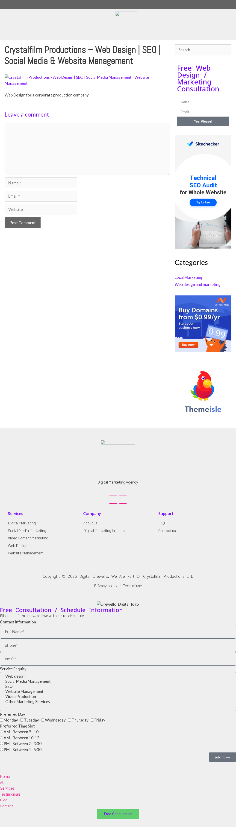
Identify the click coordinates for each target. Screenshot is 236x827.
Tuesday (31, 720)
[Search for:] (203, 49)
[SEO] (118, 686)
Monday (11, 720)
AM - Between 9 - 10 (21, 731)
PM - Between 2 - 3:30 (22, 743)
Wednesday (55, 720)
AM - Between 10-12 (21, 737)
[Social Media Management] (118, 681)
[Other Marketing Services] (118, 701)
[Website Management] (118, 691)
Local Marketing (188, 277)
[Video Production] (118, 696)
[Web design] (118, 676)
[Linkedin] (113, 500)
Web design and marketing (198, 284)
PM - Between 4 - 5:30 (22, 749)
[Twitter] (123, 500)
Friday (99, 720)
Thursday (80, 720)
